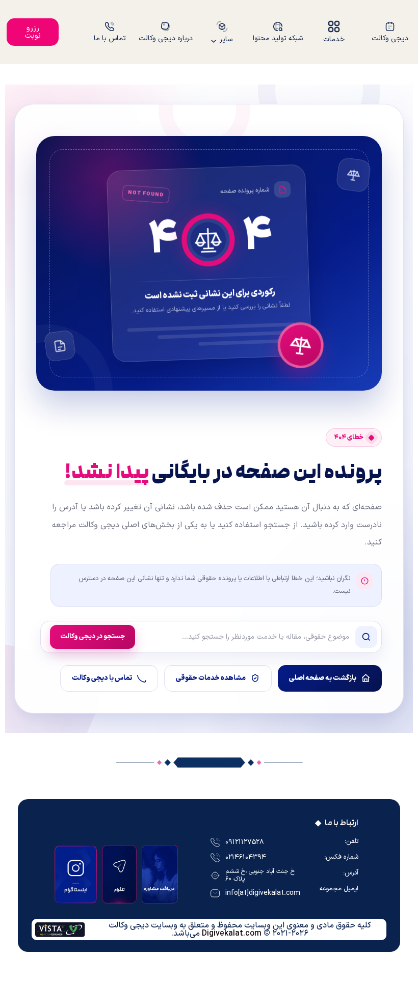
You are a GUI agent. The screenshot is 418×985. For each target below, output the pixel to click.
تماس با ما (110, 38)
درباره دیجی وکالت (166, 38)
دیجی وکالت (390, 38)
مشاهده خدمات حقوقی (211, 678)
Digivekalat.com (232, 933)
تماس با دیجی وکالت (102, 678)
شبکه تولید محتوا (278, 38)
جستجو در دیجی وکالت (92, 637)
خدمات (334, 39)
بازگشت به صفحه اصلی (322, 678)
